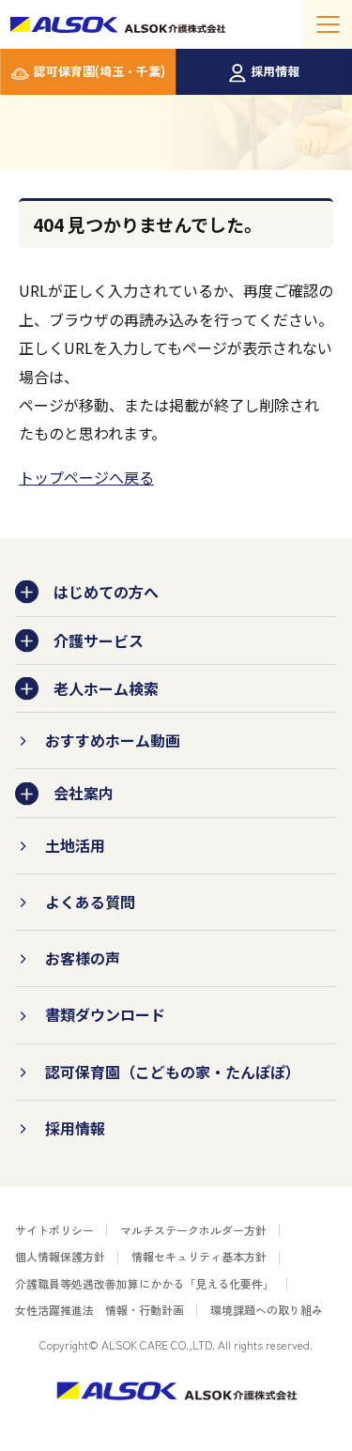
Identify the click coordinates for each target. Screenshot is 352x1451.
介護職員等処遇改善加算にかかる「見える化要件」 (144, 1283)
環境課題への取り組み (266, 1310)
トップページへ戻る (86, 477)
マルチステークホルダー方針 (193, 1230)
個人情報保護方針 (60, 1256)
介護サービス (99, 640)
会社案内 (84, 792)
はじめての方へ (106, 591)
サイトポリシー (54, 1230)
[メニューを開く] (327, 24)
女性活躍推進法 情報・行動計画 (99, 1310)
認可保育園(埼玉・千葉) (99, 71)
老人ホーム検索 (106, 688)
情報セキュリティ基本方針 (199, 1256)
